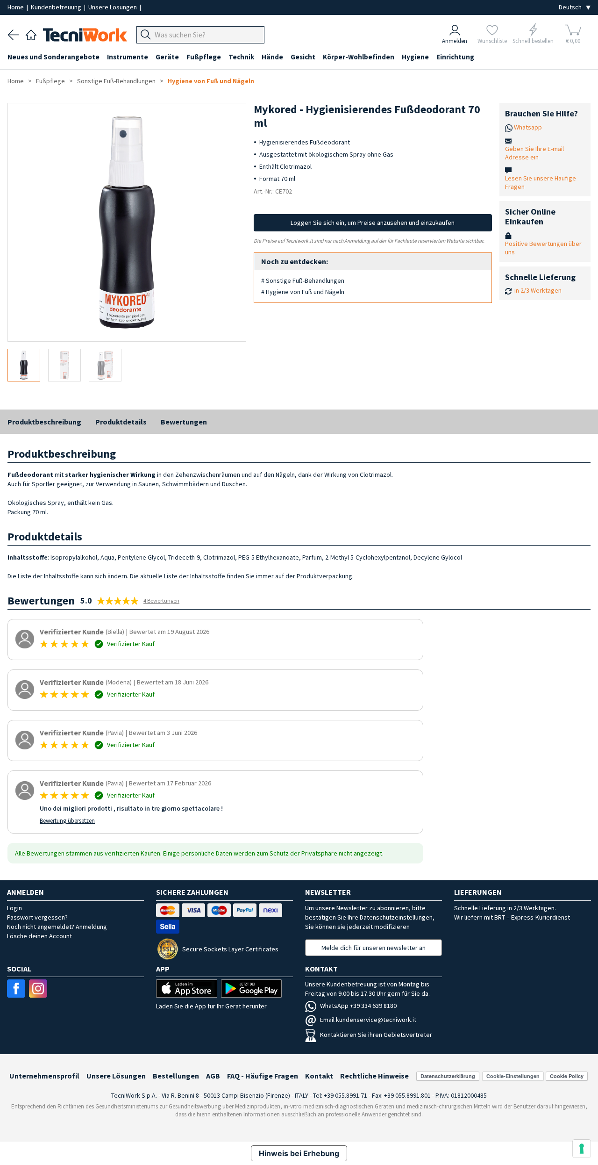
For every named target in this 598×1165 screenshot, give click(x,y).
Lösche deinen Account (39, 936)
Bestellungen (176, 1075)
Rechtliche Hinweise (374, 1075)
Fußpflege (50, 81)
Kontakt (319, 1075)
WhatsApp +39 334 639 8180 (358, 1005)
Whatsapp (528, 127)
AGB (213, 1075)
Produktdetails (121, 421)
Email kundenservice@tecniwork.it (368, 1019)
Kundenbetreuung (57, 7)
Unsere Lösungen (113, 7)
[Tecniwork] (31, 33)
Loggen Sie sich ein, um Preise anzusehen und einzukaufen (373, 222)
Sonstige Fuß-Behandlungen (116, 81)
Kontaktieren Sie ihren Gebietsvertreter (376, 1034)
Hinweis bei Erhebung (299, 1153)
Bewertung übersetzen (67, 821)
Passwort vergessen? (37, 917)
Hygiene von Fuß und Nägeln (211, 81)
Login (14, 908)
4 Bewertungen (161, 600)
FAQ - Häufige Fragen (262, 1075)
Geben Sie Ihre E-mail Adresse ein (534, 152)
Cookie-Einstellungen (513, 1075)
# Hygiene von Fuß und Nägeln (302, 292)
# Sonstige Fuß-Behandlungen (302, 280)
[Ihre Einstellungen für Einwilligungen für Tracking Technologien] (582, 1149)
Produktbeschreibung (44, 421)
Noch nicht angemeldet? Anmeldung (57, 926)
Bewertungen (184, 421)
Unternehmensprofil (44, 1075)
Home (16, 7)
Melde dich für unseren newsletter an (373, 947)
